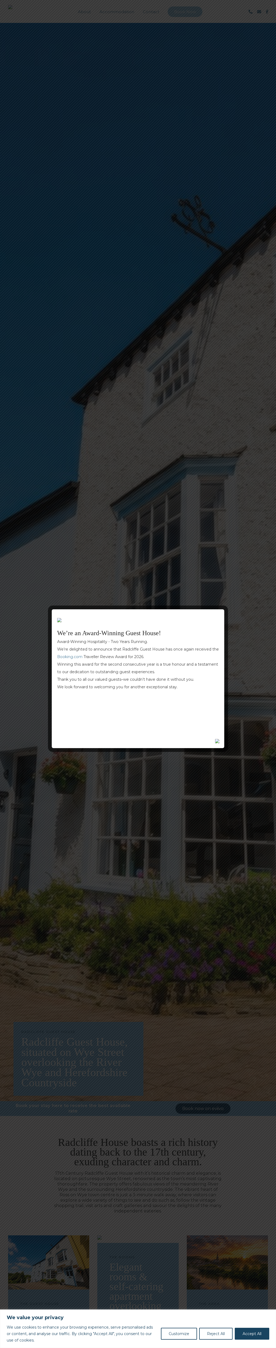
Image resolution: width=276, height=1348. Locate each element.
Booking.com (69, 656)
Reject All (216, 1333)
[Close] (270, 1314)
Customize (179, 1333)
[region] (138, 1328)
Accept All (252, 1333)
